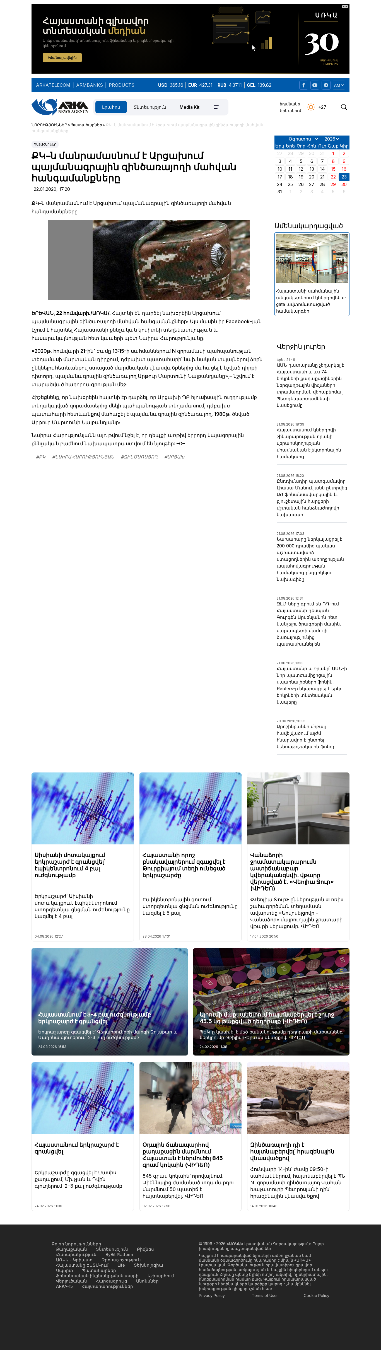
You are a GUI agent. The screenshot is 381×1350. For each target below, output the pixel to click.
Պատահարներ (45, 144)
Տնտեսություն (150, 107)
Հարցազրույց (111, 1281)
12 (301, 169)
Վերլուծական (71, 1281)
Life (121, 1265)
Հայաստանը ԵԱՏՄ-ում (82, 1265)
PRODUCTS (121, 85)
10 (280, 169)
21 (322, 177)
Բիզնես (145, 1249)
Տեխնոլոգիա (148, 1265)
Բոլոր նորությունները (76, 1244)
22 (333, 177)
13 (312, 169)
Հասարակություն (76, 1254)
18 (290, 177)
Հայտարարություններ (107, 1286)
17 (280, 177)
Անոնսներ (147, 1281)
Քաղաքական (71, 1249)
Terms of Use (264, 1295)
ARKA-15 (64, 1286)
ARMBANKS (89, 85)
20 (311, 177)
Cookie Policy (316, 1295)
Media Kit (189, 107)
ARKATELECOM (53, 85)
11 (290, 169)
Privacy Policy (212, 1295)
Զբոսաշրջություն (121, 1259)
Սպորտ (64, 1270)
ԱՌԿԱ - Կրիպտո (74, 1259)
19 (301, 177)
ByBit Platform (119, 1254)
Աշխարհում (161, 1275)
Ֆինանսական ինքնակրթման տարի (97, 1275)
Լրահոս (111, 107)
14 (322, 169)
